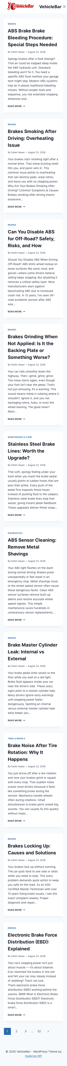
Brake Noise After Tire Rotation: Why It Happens (32, 752)
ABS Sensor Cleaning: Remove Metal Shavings (32, 547)
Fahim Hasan (18, 52)
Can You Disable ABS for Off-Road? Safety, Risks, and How (31, 238)
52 (39, 1031)
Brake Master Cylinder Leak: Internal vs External (32, 651)
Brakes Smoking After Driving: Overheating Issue (32, 138)
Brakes (12, 24)
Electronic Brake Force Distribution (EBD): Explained (32, 942)
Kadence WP (33, 1056)
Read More (16, 106)
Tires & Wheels (16, 738)
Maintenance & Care (20, 437)
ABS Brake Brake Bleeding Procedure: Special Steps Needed (32, 37)
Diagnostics (15, 533)
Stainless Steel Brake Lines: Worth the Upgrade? (31, 451)
